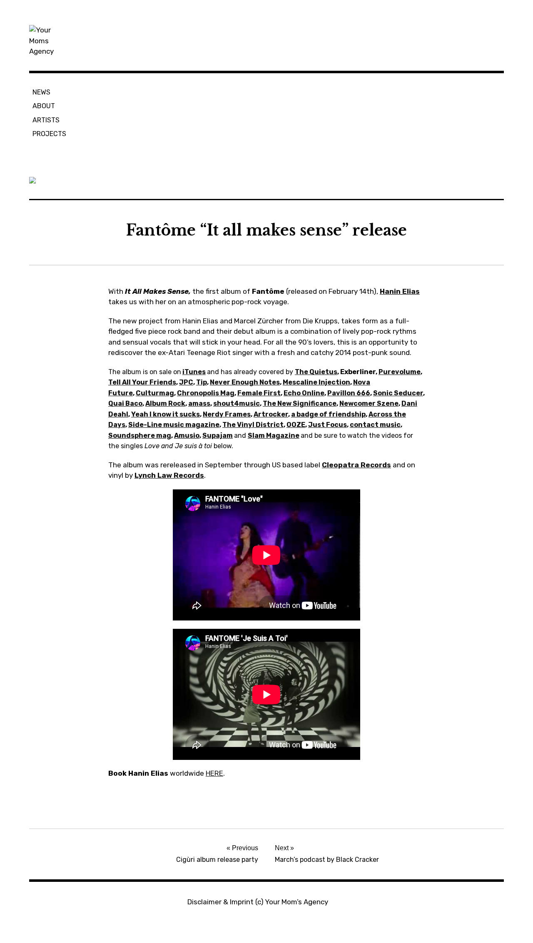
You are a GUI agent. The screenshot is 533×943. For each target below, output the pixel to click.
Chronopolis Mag (205, 393)
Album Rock (165, 403)
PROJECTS (49, 134)
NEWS (41, 92)
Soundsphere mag (139, 435)
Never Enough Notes (245, 382)
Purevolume (400, 372)
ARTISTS (46, 120)
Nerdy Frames (227, 414)
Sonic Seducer (398, 393)
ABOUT (43, 106)
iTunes (194, 372)
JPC (186, 382)
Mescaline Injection (316, 382)
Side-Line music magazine (173, 425)
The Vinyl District (253, 425)
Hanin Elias (400, 291)
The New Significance (299, 403)
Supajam (217, 435)
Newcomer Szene (369, 403)
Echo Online (304, 393)
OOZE (295, 425)
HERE (214, 773)
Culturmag (155, 393)
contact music (375, 425)
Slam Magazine (273, 435)
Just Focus (327, 425)
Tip (201, 382)
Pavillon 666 (348, 393)
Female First (259, 393)
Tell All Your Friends (142, 382)
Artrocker (271, 414)
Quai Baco (125, 403)
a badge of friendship (328, 414)
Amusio (186, 435)
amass (199, 403)
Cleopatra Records (356, 465)
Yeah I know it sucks (165, 414)
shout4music (236, 403)
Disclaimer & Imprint (220, 902)
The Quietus (316, 372)
